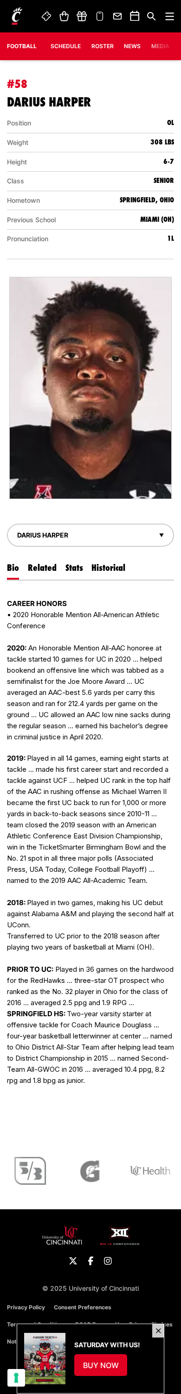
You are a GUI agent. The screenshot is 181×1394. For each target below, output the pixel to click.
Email (118, 16)
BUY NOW (105, 1368)
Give (82, 16)
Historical (108, 568)
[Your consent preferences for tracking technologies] (16, 1378)
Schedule (66, 46)
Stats (74, 568)
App (100, 16)
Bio (13, 568)
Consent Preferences (82, 1307)
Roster (102, 46)
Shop (64, 16)
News (132, 46)
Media (160, 46)
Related (42, 568)
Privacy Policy (26, 1307)
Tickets (47, 16)
